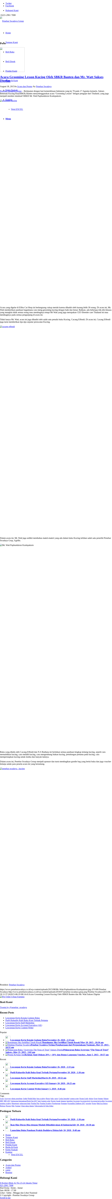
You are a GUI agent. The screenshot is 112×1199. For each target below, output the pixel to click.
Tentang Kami (11, 1137)
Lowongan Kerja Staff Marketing (19, 1023)
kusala (58, 1101)
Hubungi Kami (11, 10)
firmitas (100, 1099)
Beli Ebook (10, 1142)
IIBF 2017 (7, 1101)
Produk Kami (11, 1145)
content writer (74, 1099)
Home (8, 1135)
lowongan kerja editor (98, 1101)
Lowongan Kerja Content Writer (19, 1028)
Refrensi (2, 1106)
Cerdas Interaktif (64, 1099)
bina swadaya (41, 1099)
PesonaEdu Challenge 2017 (76, 1103)
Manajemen (15, 1103)
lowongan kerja (85, 1101)
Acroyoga (7, 1099)
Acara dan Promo (24, 86)
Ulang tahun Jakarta (27, 1106)
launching (70, 1101)
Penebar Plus (35, 1103)
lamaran (63, 1101)
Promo (94, 1103)
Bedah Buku (32, 1099)
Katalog (8, 1152)
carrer (56, 1099)
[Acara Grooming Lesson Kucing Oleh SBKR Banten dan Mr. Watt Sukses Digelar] (12, 71)
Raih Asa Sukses (102, 1103)
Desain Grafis (83, 1099)
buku (52, 1099)
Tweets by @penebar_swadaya (13, 1007)
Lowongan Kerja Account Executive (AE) (23, 1025)
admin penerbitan (16, 1099)
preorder (88, 1103)
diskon (91, 1099)
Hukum (106, 1099)
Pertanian (64, 1103)
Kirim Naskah (11, 1150)
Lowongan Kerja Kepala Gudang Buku (22, 1018)
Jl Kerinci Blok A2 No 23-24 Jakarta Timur (18, 1183)
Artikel (25, 1099)
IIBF (1, 1101)
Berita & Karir (11, 1147)
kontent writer (45, 1101)
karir (39, 1101)
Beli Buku (9, 1140)
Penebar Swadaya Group (11, 91)
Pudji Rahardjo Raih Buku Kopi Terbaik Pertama (26, 1020)
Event (96, 1099)
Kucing (53, 1101)
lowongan (76, 1101)
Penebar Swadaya (43, 86)
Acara (2, 1099)
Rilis (13, 1106)
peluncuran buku (25, 1103)
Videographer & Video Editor (43, 1106)
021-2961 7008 (6, 1185)
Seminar (17, 1106)
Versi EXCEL (17, 1154)
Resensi (8, 1106)
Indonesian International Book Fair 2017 (24, 1101)
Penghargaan (56, 1103)
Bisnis (48, 1099)
